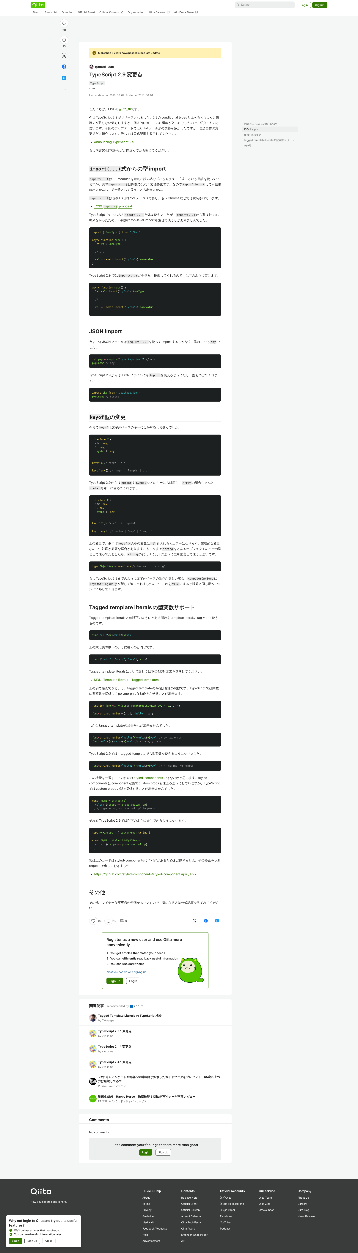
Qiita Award (188, 1228)
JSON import (251, 129)
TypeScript (97, 83)
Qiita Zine (264, 1203)
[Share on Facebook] (64, 67)
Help (145, 1234)
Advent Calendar (191, 1216)
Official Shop (266, 1209)
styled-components (148, 778)
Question (67, 12)
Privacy (147, 1209)
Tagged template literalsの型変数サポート (269, 140)
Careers (302, 1203)
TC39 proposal (113, 206)
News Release (306, 1216)
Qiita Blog (303, 1209)
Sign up (32, 1240)
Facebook (226, 1216)
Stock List (51, 12)
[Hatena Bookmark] (64, 78)
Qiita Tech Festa (191, 1222)
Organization (136, 12)
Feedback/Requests (154, 1228)
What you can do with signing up (126, 971)
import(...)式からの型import (260, 123)
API (183, 1240)
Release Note (189, 1197)
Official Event (86, 12)
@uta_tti (125, 109)
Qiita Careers (159, 12)
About (146, 1197)
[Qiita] (38, 5)
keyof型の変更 (252, 134)
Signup (319, 4)
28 (64, 29)
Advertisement (151, 1240)
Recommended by (118, 1006)
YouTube (225, 1222)
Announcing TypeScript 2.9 (114, 142)
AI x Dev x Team (186, 12)
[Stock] (64, 40)
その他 (247, 145)
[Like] (64, 23)
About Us (303, 1197)
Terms (146, 1203)
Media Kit (148, 1222)
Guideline (148, 1216)
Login (304, 4)
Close (49, 1240)
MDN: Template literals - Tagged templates (126, 680)
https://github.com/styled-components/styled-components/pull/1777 (145, 874)
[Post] (64, 55)
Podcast (225, 1228)
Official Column (111, 12)
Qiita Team (265, 1197)
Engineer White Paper (194, 1234)
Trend (36, 12)
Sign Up (163, 1152)
